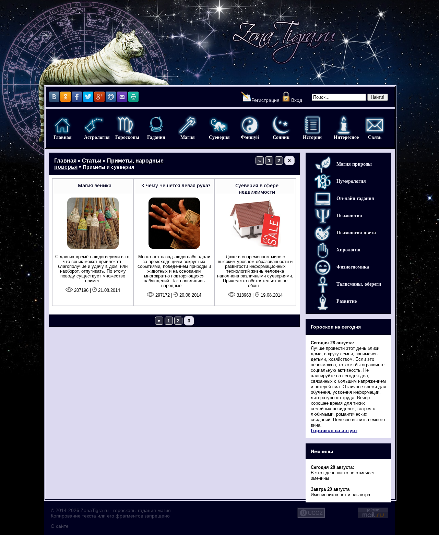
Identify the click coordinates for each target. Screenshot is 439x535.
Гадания (156, 125)
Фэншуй (250, 125)
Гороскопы (125, 125)
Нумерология (351, 181)
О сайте (60, 526)
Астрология (94, 125)
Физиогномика (352, 267)
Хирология (348, 249)
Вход (296, 100)
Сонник (281, 125)
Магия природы (354, 164)
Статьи (92, 161)
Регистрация (265, 100)
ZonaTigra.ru (95, 510)
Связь (374, 125)
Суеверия (218, 125)
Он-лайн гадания (355, 198)
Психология (349, 215)
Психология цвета (356, 232)
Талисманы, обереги (358, 284)
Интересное (343, 125)
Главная (62, 125)
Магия (187, 125)
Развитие (346, 301)
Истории (312, 125)
